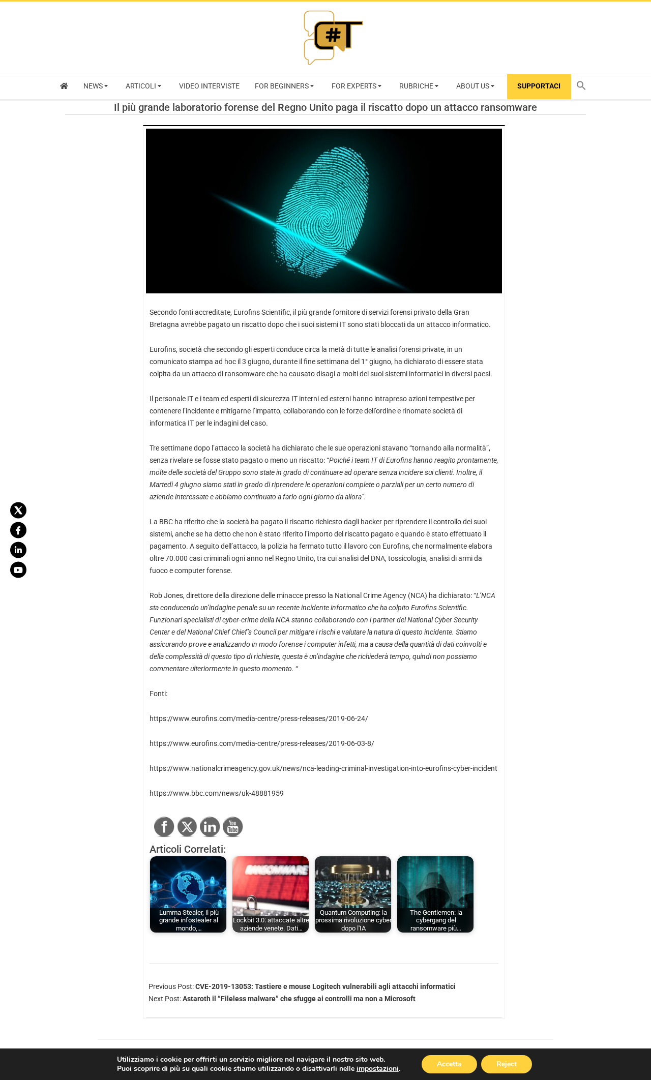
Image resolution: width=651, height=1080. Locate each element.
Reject (506, 1064)
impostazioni (378, 1068)
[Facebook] (18, 530)
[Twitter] (18, 510)
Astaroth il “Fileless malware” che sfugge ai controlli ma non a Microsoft (299, 999)
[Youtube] (18, 570)
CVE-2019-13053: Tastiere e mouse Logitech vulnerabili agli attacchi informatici (325, 986)
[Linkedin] (18, 550)
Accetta (449, 1064)
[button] (584, 87)
